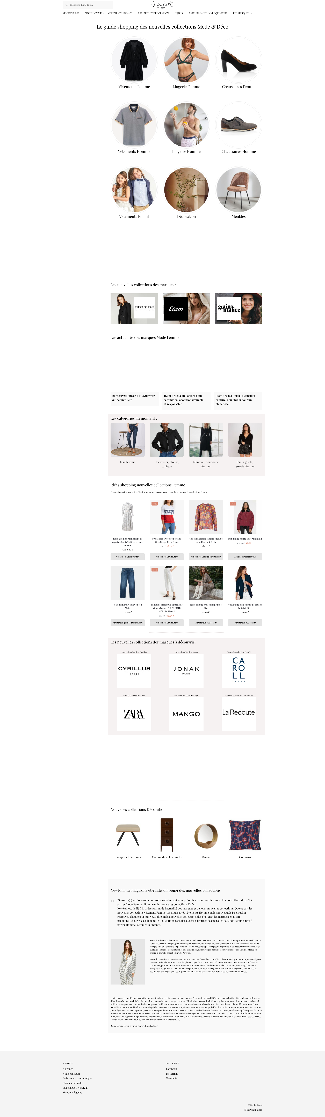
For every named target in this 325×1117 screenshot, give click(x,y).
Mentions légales (72, 1092)
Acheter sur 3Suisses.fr (206, 623)
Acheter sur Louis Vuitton (127, 557)
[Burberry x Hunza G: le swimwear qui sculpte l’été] (135, 368)
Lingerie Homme (186, 151)
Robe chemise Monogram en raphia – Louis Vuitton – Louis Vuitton (127, 542)
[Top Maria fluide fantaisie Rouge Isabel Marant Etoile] (206, 517)
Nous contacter (71, 1073)
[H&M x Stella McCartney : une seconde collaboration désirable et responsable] (186, 368)
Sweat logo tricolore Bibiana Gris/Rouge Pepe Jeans (166, 540)
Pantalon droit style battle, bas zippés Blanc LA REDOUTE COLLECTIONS (167, 608)
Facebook (171, 1069)
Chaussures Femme (238, 86)
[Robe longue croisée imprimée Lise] (206, 583)
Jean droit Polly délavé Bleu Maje (127, 606)
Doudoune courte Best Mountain (245, 538)
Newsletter (172, 1078)
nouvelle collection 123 (169, 952)
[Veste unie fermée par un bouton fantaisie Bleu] (245, 583)
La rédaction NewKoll (75, 1087)
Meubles (239, 216)
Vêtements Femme (134, 86)
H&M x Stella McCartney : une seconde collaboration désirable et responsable (183, 400)
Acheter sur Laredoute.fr (167, 557)
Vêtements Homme (134, 151)
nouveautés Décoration (231, 912)
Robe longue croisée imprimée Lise (206, 606)
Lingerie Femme (186, 86)
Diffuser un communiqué (77, 1078)
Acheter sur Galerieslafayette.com (206, 557)
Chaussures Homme (239, 151)
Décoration (186, 216)
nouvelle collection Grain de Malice (238, 949)
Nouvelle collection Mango (186, 695)
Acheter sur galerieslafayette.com (128, 623)
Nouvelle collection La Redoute (239, 695)
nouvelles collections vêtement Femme (141, 912)
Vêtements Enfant (134, 216)
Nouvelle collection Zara (134, 695)
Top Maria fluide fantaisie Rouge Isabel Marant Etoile (206, 540)
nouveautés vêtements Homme (190, 912)
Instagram (172, 1073)
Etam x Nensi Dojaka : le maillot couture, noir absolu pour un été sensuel (235, 400)
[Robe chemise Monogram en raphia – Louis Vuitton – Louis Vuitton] (128, 517)
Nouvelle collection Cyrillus (134, 652)
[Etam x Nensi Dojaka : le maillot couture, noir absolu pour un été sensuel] (238, 368)
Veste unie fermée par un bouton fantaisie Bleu (245, 606)
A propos (68, 1069)
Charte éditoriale (72, 1083)
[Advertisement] (186, 249)
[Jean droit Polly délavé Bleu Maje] (128, 583)
